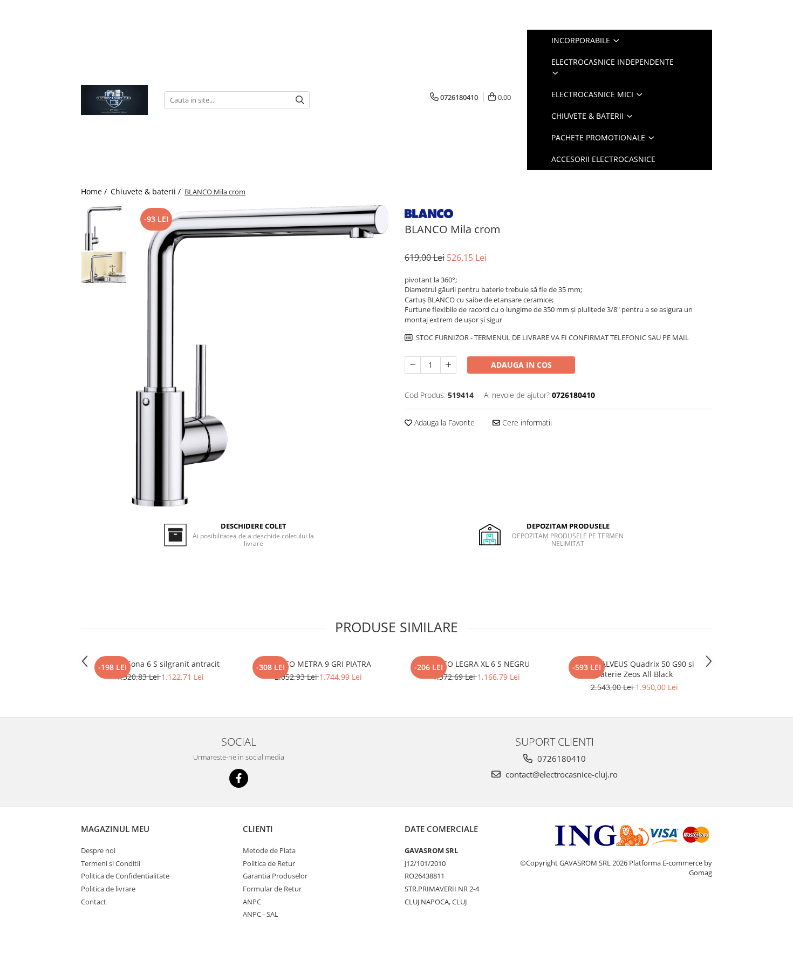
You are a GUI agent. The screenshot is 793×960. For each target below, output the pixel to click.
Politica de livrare (108, 889)
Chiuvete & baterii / (147, 191)
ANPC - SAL (260, 914)
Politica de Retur (269, 863)
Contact (93, 902)
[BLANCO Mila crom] (260, 355)
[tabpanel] (260, 355)
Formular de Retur (272, 889)
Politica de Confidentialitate (125, 876)
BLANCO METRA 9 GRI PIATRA (318, 664)
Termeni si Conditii (110, 863)
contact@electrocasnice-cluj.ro (560, 774)
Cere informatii (526, 422)
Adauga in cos (521, 365)
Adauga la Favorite (443, 422)
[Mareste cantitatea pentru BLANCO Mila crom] (448, 365)
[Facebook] (238, 778)
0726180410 (560, 758)
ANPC (252, 902)
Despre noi (98, 850)
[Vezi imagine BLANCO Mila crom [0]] (103, 228)
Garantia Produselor (275, 876)
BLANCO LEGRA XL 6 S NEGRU (476, 664)
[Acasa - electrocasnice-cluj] (114, 100)
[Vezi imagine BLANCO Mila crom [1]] (103, 267)
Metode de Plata (269, 850)
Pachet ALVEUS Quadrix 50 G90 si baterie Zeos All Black (634, 669)
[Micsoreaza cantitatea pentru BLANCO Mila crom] (413, 365)
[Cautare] (300, 100)
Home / (95, 191)
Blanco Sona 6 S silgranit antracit (160, 664)
